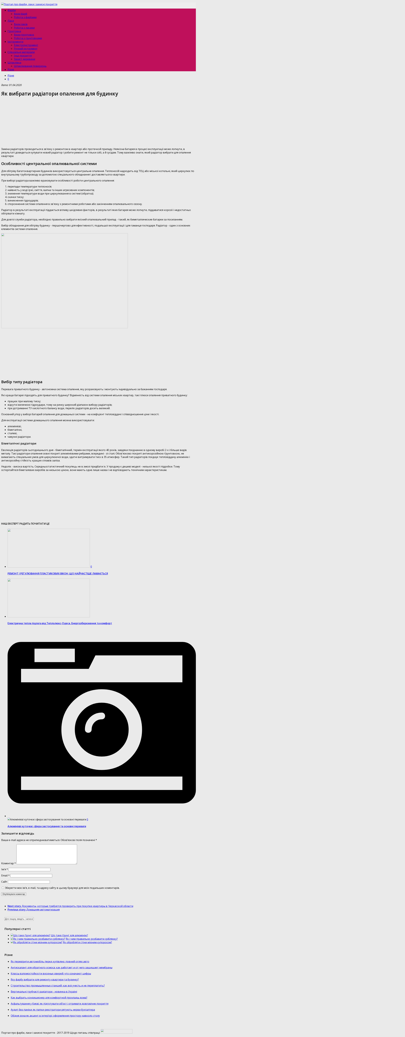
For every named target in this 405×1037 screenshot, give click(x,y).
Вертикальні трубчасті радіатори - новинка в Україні (44, 991)
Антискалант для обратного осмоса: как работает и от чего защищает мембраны (61, 967)
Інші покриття (23, 55)
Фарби (12, 10)
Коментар (8, 863)
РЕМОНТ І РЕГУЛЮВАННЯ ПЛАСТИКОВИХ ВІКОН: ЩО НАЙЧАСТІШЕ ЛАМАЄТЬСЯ (58, 573)
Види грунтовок (24, 34)
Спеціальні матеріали (21, 52)
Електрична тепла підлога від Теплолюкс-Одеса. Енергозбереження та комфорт (60, 623)
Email (5, 875)
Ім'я (4, 869)
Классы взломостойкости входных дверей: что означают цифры (51, 973)
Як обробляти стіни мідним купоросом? (87, 942)
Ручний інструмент (25, 48)
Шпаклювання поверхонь (30, 66)
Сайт (4, 881)
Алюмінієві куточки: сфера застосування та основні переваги (47, 826)
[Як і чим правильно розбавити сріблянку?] (38, 939)
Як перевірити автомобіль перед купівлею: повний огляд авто (50, 961)
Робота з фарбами (25, 17)
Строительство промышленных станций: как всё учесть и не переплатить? (58, 985)
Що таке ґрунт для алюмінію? (69, 935)
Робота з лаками (24, 27)
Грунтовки (14, 31)
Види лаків (21, 24)
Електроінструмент (26, 45)
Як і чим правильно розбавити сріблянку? (92, 939)
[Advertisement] (96, 122)
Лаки (11, 20)
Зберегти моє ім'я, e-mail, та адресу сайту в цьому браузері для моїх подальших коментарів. (62, 888)
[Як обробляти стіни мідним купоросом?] (36, 942)
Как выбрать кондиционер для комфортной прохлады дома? (49, 997)
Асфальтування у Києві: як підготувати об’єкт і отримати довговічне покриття (59, 1003)
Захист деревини (24, 59)
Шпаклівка (14, 62)
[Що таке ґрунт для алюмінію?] (30, 935)
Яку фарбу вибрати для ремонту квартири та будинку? (45, 979)
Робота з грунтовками (28, 38)
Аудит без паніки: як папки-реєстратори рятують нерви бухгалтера (53, 1009)
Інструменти (15, 41)
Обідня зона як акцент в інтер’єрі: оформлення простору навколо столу (55, 1015)
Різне (11, 69)
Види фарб (20, 14)
